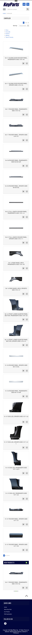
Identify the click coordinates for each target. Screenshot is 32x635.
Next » (28, 23)
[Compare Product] (24, 4)
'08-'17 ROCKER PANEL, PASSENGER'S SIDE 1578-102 (16, 109)
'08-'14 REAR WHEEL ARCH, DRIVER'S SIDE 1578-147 (16, 289)
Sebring (7, 35)
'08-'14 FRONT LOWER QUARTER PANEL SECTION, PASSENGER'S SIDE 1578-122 (16, 314)
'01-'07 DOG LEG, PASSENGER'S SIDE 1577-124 (16, 494)
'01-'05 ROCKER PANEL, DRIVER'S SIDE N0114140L (16, 366)
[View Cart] (27, 4)
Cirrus (6, 30)
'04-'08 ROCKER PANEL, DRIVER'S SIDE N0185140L (16, 186)
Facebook (5, 623)
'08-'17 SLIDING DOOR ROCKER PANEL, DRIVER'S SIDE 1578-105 (16, 84)
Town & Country (9, 37)
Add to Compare (27, 63)
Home (4, 13)
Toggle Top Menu (16, 1)
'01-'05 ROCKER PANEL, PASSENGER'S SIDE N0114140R (16, 391)
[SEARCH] (27, 9)
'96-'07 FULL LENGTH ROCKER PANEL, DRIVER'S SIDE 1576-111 (16, 238)
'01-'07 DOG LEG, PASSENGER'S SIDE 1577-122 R (16, 468)
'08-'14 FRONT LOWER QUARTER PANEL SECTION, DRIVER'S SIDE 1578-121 (16, 340)
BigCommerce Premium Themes (18, 631)
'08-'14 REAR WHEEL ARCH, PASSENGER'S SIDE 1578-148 (16, 263)
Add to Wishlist (23, 63)
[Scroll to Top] (27, 596)
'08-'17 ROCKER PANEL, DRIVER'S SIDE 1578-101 (16, 135)
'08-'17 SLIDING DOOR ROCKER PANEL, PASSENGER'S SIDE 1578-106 (16, 58)
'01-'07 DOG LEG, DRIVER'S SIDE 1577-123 (16, 416)
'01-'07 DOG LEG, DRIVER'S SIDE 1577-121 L (16, 442)
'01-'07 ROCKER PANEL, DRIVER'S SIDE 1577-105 (16, 545)
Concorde (7, 32)
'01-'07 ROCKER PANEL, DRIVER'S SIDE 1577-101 (16, 519)
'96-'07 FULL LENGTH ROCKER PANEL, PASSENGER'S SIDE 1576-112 (16, 212)
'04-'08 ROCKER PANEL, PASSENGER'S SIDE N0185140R (16, 161)
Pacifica (7, 33)
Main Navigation (4, 9)
